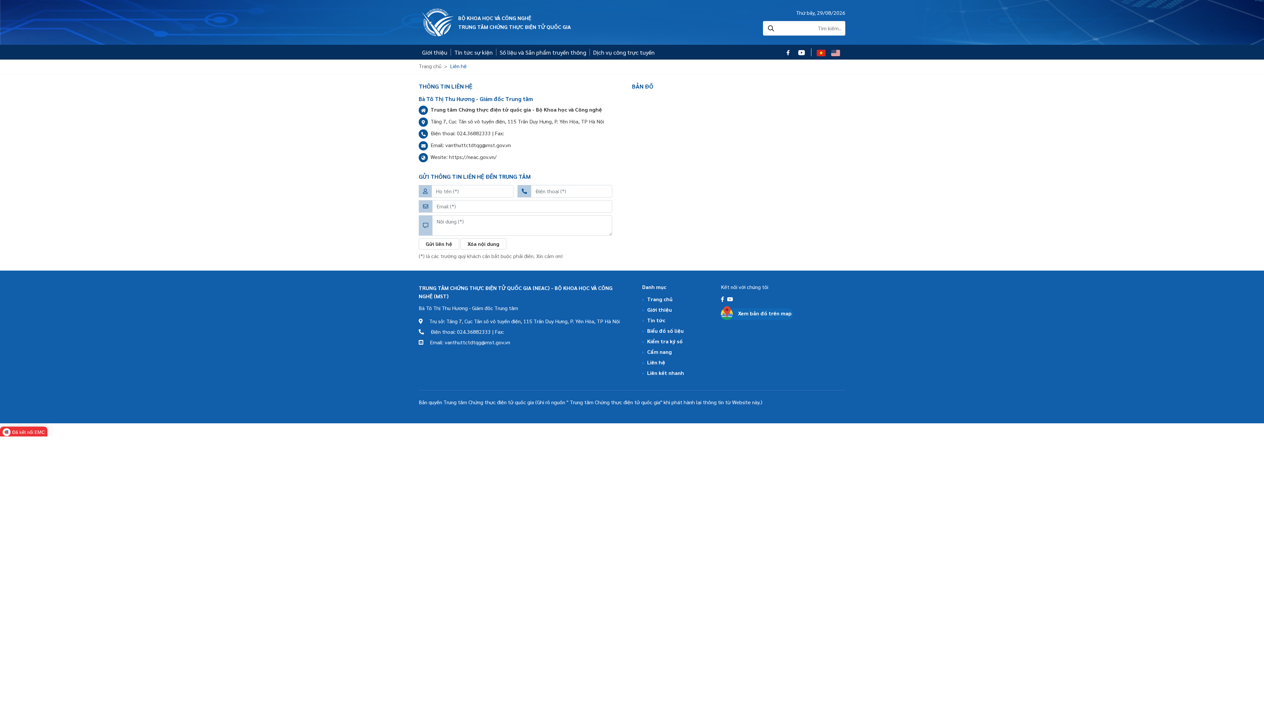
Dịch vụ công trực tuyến (624, 52)
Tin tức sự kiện (473, 52)
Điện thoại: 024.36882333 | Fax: (464, 331)
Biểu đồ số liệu (665, 330)
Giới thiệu (434, 52)
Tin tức (656, 320)
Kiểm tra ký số (665, 341)
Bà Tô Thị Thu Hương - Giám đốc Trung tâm (468, 307)
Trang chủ (430, 66)
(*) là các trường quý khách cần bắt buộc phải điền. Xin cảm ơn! (491, 255)
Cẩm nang (659, 351)
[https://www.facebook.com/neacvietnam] (723, 299)
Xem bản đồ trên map (765, 313)
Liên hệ (656, 362)
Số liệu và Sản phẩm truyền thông (543, 52)
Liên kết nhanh (665, 372)
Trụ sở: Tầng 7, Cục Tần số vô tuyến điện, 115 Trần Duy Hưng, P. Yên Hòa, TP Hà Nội (521, 321)
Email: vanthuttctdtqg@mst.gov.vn (466, 342)
